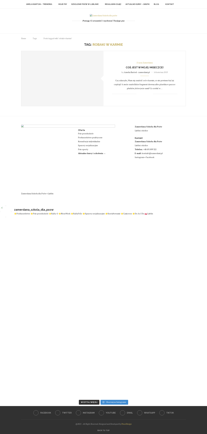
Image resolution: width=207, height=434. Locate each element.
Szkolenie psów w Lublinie (85, 4)
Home (23, 38)
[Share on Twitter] (145, 94)
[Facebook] (92, 27)
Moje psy (62, 4)
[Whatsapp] (111, 27)
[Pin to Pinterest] (148, 94)
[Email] (107, 27)
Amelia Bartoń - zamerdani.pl (137, 72)
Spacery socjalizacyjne (88, 145)
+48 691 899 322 (149, 149)
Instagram (139, 157)
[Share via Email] (151, 94)
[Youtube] (103, 27)
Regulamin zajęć (113, 4)
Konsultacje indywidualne (89, 141)
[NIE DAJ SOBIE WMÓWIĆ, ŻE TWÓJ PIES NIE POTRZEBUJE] (155, 308)
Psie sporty (83, 149)
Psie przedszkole (86, 133)
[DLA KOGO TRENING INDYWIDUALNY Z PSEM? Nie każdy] (51, 301)
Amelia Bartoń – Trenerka (39, 4)
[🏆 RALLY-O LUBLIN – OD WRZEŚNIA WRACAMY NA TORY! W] (121, 303)
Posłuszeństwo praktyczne (90, 137)
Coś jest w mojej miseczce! (145, 67)
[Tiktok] (115, 27)
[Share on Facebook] (142, 94)
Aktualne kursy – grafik (137, 4)
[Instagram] (100, 27)
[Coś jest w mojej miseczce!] (62, 78)
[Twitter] (96, 27)
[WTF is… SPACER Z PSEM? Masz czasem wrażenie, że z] (86, 296)
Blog (156, 4)
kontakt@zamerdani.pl (152, 153)
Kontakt (169, 4)
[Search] (179, 4)
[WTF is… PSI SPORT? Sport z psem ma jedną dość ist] (190, 307)
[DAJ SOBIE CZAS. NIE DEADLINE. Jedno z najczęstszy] (16, 307)
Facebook (150, 157)
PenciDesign (126, 424)
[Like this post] (138, 94)
